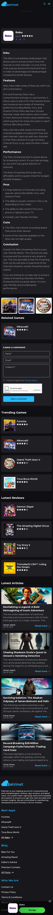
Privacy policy (31, 380)
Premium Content (10, 867)
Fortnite (5, 817)
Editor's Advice (9, 862)
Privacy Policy (8, 892)
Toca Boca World (10, 832)
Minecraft (6, 822)
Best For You (8, 852)
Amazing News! (9, 857)
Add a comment (19, 399)
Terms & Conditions (11, 897)
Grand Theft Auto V (11, 827)
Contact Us (7, 887)
